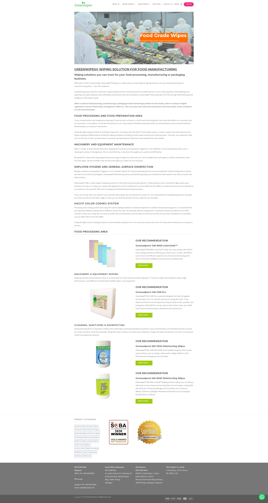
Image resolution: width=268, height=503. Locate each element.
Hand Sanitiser (94, 437)
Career (176, 4)
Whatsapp (78, 479)
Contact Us (167, 4)
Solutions (156, 4)
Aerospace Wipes (92, 426)
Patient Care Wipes (92, 448)
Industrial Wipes (93, 441)
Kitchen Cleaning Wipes (82, 445)
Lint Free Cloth (79, 448)
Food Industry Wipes (81, 437)
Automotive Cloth (80, 430)
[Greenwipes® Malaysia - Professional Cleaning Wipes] (83, 4)
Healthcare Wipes (80, 441)
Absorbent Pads (80, 426)
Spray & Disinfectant (89, 452)
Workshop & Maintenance (83, 456)
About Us (115, 4)
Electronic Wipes (94, 434)
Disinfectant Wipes (81, 434)
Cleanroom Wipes (93, 430)
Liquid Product (143, 4)
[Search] (181, 4)
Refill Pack (78, 452)
